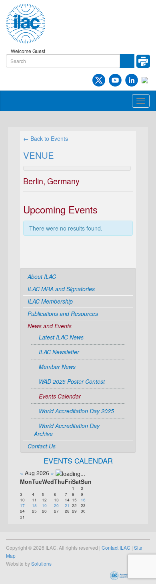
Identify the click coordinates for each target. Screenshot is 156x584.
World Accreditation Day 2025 (76, 411)
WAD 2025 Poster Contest (72, 381)
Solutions (41, 563)
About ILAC (42, 276)
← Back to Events (45, 138)
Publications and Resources (63, 314)
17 (22, 505)
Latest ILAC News (61, 337)
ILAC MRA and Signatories (61, 289)
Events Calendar (60, 396)
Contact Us (42, 446)
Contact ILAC (116, 547)
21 (67, 505)
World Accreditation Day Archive (67, 430)
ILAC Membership (50, 301)
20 (56, 505)
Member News (57, 367)
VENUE (38, 155)
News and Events (50, 326)
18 (34, 505)
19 (44, 505)
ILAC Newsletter (59, 352)
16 (83, 500)
